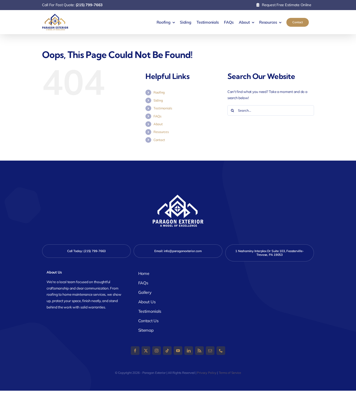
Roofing (159, 92)
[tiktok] (167, 350)
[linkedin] (188, 350)
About (158, 124)
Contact (159, 140)
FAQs (157, 116)
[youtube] (178, 350)
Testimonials (162, 108)
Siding (158, 100)
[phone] (221, 350)
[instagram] (156, 350)
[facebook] (135, 350)
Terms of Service (230, 373)
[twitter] (146, 350)
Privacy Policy (206, 373)
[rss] (199, 350)
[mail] (210, 350)
